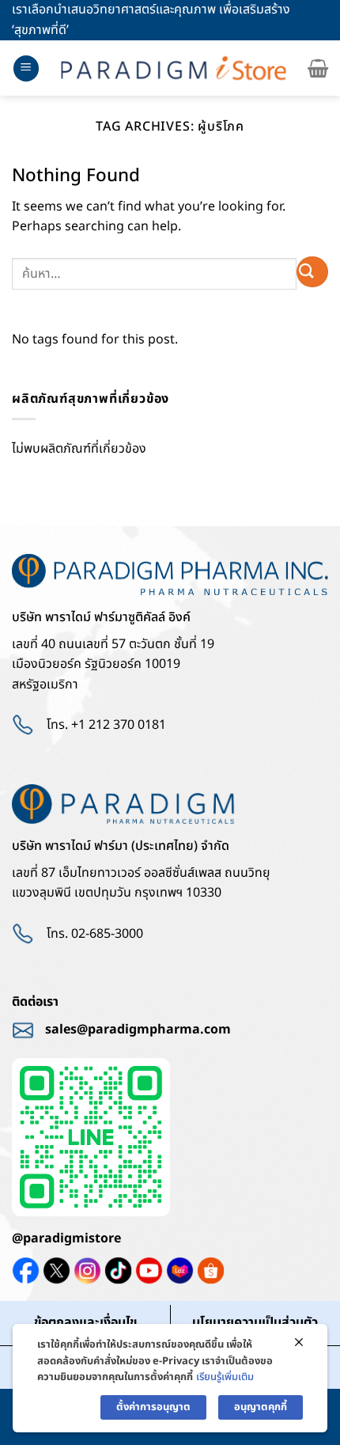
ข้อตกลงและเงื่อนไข (85, 1322)
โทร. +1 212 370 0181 (106, 724)
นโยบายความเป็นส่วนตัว (255, 1322)
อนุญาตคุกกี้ (260, 1407)
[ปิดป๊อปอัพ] (299, 1343)
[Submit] (312, 271)
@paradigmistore (66, 1238)
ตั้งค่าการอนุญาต (153, 1407)
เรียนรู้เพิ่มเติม (225, 1377)
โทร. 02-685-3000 (95, 933)
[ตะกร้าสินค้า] (318, 68)
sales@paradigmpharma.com (138, 1029)
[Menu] (26, 68)
